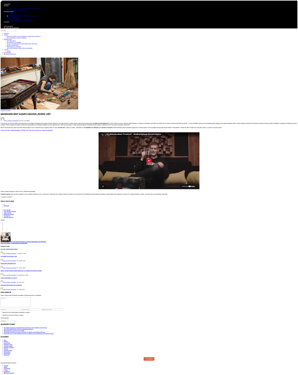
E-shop (6, 22)
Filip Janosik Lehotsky (11, 120)
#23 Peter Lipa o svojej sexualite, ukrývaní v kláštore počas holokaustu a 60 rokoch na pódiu (29, 333)
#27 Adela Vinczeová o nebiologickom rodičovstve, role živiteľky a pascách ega (25, 327)
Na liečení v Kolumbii (14, 14)
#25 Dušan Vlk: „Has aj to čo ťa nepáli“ (14, 330)
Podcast (7, 4)
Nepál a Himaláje (12, 17)
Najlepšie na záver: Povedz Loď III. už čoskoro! (11, 285)
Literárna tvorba (8, 350)
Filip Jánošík (7, 210)
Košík (8, 23)
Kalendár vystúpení (9, 347)
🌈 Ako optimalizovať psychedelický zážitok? (22, 16)
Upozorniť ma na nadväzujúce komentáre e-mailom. (16, 312)
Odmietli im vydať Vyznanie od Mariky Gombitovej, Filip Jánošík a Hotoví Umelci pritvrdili (21, 271)
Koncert (6, 349)
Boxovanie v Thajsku (14, 19)
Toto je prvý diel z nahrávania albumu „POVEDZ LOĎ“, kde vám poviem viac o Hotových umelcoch (27, 130)
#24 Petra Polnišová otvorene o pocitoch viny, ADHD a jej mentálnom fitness (24, 332)
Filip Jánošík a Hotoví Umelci (17, 10)
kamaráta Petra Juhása (213, 123)
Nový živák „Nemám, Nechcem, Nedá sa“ (9, 249)
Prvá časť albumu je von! (14, 243)
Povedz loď (7, 216)
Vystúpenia (8, 26)
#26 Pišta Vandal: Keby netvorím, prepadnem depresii (18, 329)
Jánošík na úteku (8, 346)
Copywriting (7, 343)
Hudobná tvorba (5, 110)
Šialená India (11, 13)
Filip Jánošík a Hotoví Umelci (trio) (9, 256)
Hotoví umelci (7, 213)
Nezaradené (7, 352)
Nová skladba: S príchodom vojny (8, 263)
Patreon (150, 359)
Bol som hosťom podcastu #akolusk (28, 242)
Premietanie (7, 353)
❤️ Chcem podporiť (11, 27)
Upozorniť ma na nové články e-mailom (12, 315)
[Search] (16, 321)
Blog (5, 340)
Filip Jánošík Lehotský (10, 211)
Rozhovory (7, 355)
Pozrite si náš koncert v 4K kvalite (9, 278)
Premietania (9, 11)
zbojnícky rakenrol (9, 217)
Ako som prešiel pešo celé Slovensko (20, 20)
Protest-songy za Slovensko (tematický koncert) (24, 8)
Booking (6, 341)
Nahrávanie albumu (9, 214)
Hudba (6, 5)
